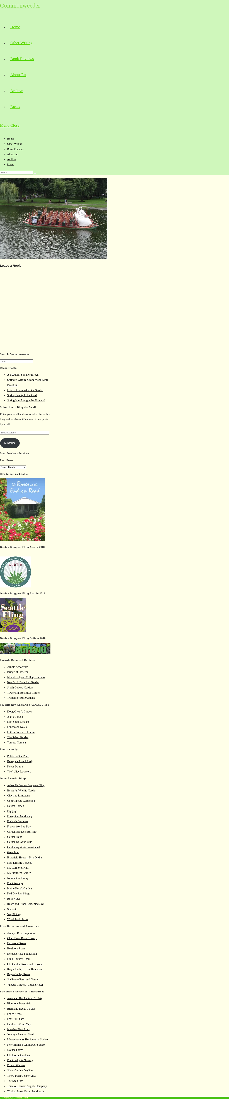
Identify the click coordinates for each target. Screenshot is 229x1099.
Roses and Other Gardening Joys (25, 903)
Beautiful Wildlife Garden (21, 790)
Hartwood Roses (16, 943)
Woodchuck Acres (17, 919)
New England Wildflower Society (26, 1044)
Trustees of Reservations (21, 697)
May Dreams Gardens (19, 862)
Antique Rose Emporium (21, 933)
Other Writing (14, 143)
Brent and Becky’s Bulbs (21, 1008)
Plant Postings (15, 883)
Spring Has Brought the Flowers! (26, 400)
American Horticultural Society (24, 998)
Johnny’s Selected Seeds (21, 1034)
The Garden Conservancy (21, 1075)
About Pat (12, 154)
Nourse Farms (15, 1049)
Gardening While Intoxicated (23, 847)
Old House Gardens (18, 1055)
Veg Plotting (14, 914)
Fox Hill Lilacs (15, 1018)
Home (10, 138)
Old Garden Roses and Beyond (25, 964)
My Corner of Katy (18, 867)
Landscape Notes (17, 726)
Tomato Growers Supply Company (27, 1086)
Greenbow (13, 852)
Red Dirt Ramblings (18, 893)
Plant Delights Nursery (20, 1060)
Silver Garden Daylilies (20, 1070)
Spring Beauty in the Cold (22, 395)
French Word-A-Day (19, 826)
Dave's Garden (15, 805)
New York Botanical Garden (23, 682)
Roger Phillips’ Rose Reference (25, 969)
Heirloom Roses (16, 948)
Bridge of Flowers (17, 671)
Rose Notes (13, 898)
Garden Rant (14, 836)
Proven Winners (16, 1065)
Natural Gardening (17, 878)
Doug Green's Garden (19, 711)
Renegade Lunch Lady (20, 761)
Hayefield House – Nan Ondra (24, 857)
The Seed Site (15, 1080)
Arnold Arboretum (17, 666)
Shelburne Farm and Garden (23, 979)
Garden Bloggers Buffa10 (21, 831)
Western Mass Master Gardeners (25, 1091)
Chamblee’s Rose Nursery (22, 938)
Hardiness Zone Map (19, 1024)
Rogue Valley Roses (18, 974)
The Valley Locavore (19, 771)
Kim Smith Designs (18, 721)
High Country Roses (18, 958)
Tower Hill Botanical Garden (23, 692)
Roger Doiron (15, 766)
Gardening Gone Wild (19, 841)
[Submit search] (35, 173)
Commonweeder (20, 5)
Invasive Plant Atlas (18, 1029)
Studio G (12, 909)
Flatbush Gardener (17, 821)
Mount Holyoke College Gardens (26, 677)
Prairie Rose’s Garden (19, 888)
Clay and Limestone (18, 795)
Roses (10, 164)
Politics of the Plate (18, 756)
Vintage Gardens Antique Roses (25, 984)
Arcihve (11, 159)
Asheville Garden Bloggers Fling (26, 785)
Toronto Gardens (16, 742)
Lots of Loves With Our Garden (25, 390)
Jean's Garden (15, 716)
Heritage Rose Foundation (22, 953)
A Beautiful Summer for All (22, 374)
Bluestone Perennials (19, 1003)
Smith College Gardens (20, 687)
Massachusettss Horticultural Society (27, 1039)
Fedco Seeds (14, 1013)
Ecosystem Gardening (19, 816)
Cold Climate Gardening (21, 800)
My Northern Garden (19, 872)
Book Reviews (15, 149)
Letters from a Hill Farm (21, 732)
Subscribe (9, 442)
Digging (11, 811)
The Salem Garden (17, 737)
